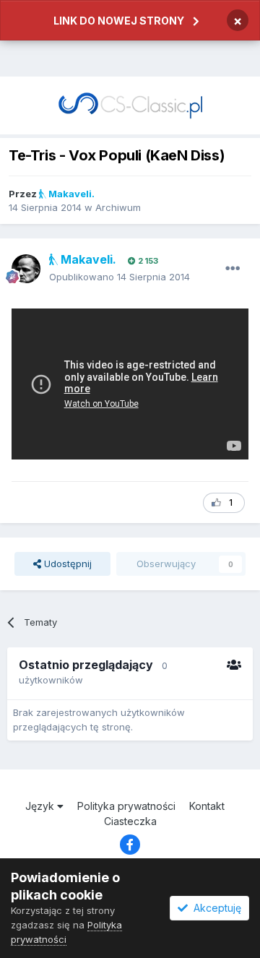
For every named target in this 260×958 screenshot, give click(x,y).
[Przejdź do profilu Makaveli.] (26, 268)
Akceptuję (214, 908)
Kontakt (207, 806)
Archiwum (118, 207)
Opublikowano (119, 276)
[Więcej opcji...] (232, 268)
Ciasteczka (130, 821)
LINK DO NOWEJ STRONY (118, 20)
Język (41, 806)
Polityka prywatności (126, 806)
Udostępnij (66, 563)
